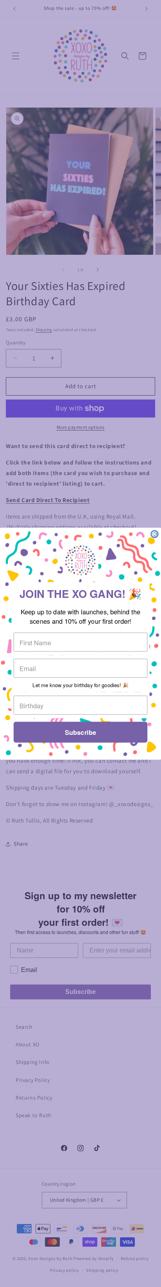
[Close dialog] (154, 533)
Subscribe (80, 732)
